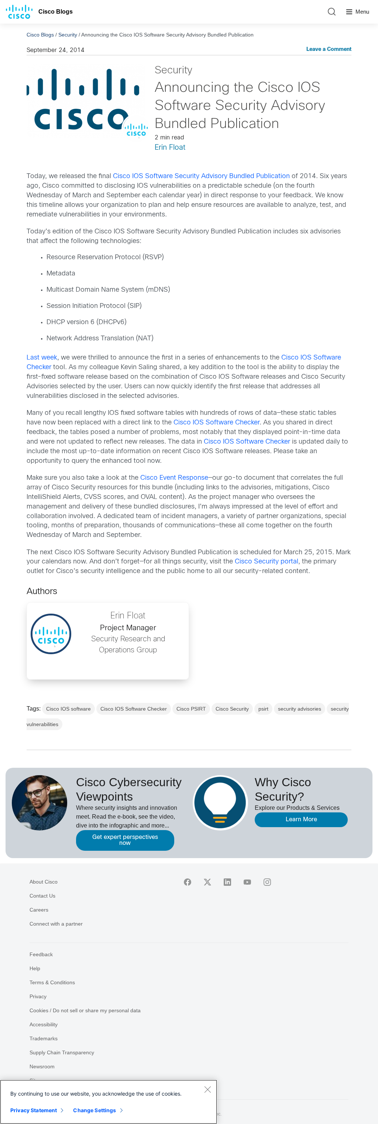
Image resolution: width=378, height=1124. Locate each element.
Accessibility (44, 1024)
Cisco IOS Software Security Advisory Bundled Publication (201, 176)
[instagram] (267, 882)
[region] (108, 1102)
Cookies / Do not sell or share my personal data (85, 1010)
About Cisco (44, 882)
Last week (42, 358)
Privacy (38, 996)
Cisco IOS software (68, 709)
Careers (39, 910)
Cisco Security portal (266, 562)
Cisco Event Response (174, 478)
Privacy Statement (33, 1110)
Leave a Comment (328, 49)
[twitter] (207, 882)
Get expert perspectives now (125, 840)
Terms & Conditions (52, 982)
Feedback (41, 954)
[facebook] (187, 882)
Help (35, 968)
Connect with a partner (56, 924)
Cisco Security (232, 709)
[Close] (207, 1089)
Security (67, 35)
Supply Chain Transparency (62, 1052)
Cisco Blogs (55, 11)
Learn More (301, 819)
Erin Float (170, 147)
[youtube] (247, 882)
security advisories (299, 709)
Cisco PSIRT (191, 709)
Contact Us (42, 896)
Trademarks (44, 1038)
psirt (263, 709)
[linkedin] (227, 882)
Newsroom (42, 1066)
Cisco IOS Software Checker (216, 423)
